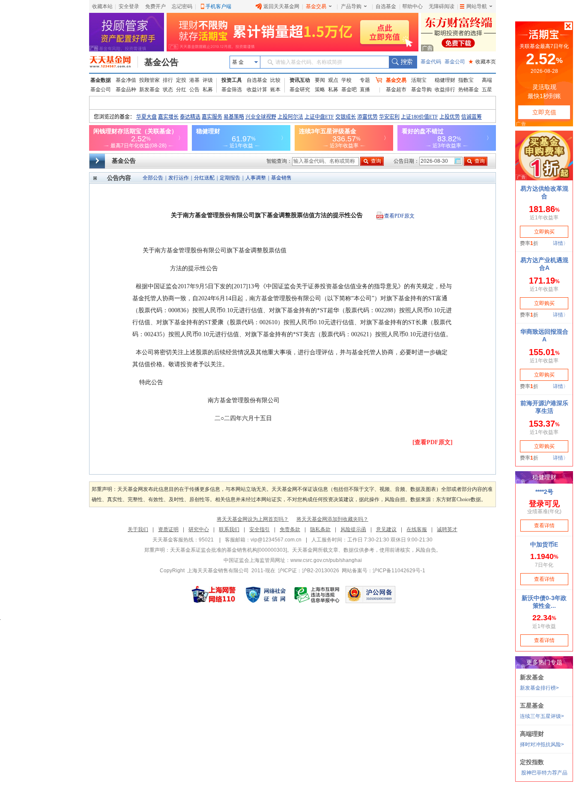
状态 (168, 90)
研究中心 (198, 529)
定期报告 (230, 178)
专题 (365, 80)
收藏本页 (482, 62)
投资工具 (231, 80)
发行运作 (178, 178)
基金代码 (431, 62)
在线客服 (416, 529)
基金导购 (421, 90)
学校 (346, 80)
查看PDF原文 (399, 216)
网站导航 (476, 6)
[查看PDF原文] (432, 442)
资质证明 (168, 529)
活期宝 (419, 80)
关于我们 (138, 529)
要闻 (320, 80)
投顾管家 (149, 80)
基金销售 (281, 178)
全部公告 (153, 178)
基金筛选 (231, 90)
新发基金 (149, 90)
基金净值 (126, 80)
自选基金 (386, 6)
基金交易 (316, 6)
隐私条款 (320, 529)
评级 (208, 80)
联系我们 (229, 529)
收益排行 (445, 90)
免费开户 (155, 6)
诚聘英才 (447, 529)
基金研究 (300, 90)
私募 (208, 90)
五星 (487, 90)
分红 (181, 90)
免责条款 (290, 529)
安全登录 (129, 6)
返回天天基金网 (281, 6)
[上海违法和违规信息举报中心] (317, 594)
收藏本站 (102, 6)
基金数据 (100, 80)
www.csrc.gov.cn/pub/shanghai (326, 560)
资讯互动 (300, 80)
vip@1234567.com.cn (276, 540)
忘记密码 (182, 6)
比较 (275, 80)
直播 (365, 90)
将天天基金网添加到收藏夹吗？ (332, 519)
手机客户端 (218, 6)
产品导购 (351, 6)
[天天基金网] (113, 62)
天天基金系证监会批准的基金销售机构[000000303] (228, 550)
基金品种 (126, 90)
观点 (333, 80)
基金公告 (161, 62)
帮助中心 (412, 6)
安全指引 (259, 529)
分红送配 (204, 178)
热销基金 (468, 90)
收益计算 (257, 90)
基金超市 (396, 90)
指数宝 (466, 80)
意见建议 (386, 529)
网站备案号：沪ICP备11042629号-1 (383, 571)
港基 (194, 80)
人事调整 (255, 178)
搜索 (403, 62)
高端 (487, 80)
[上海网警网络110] (213, 594)
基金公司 (455, 62)
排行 (168, 80)
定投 (181, 80)
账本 (275, 90)
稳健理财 (445, 80)
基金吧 (349, 90)
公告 (194, 90)
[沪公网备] (370, 594)
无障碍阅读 (441, 6)
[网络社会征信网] (265, 594)
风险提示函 (353, 529)
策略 (320, 90)
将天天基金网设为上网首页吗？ (253, 519)
